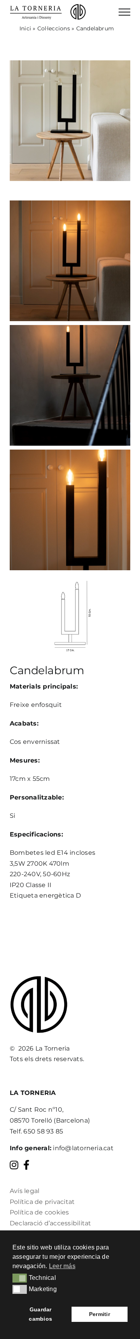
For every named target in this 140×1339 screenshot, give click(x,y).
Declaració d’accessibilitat (50, 1223)
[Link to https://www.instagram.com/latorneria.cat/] (14, 1165)
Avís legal (24, 1191)
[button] (19, 1278)
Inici (25, 28)
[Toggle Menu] (124, 12)
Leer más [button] (62, 1266)
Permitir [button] (99, 1314)
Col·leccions (53, 28)
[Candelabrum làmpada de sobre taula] (70, 63)
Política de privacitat (42, 1201)
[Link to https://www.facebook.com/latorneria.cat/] (26, 1165)
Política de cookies (39, 1212)
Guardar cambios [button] (40, 1314)
